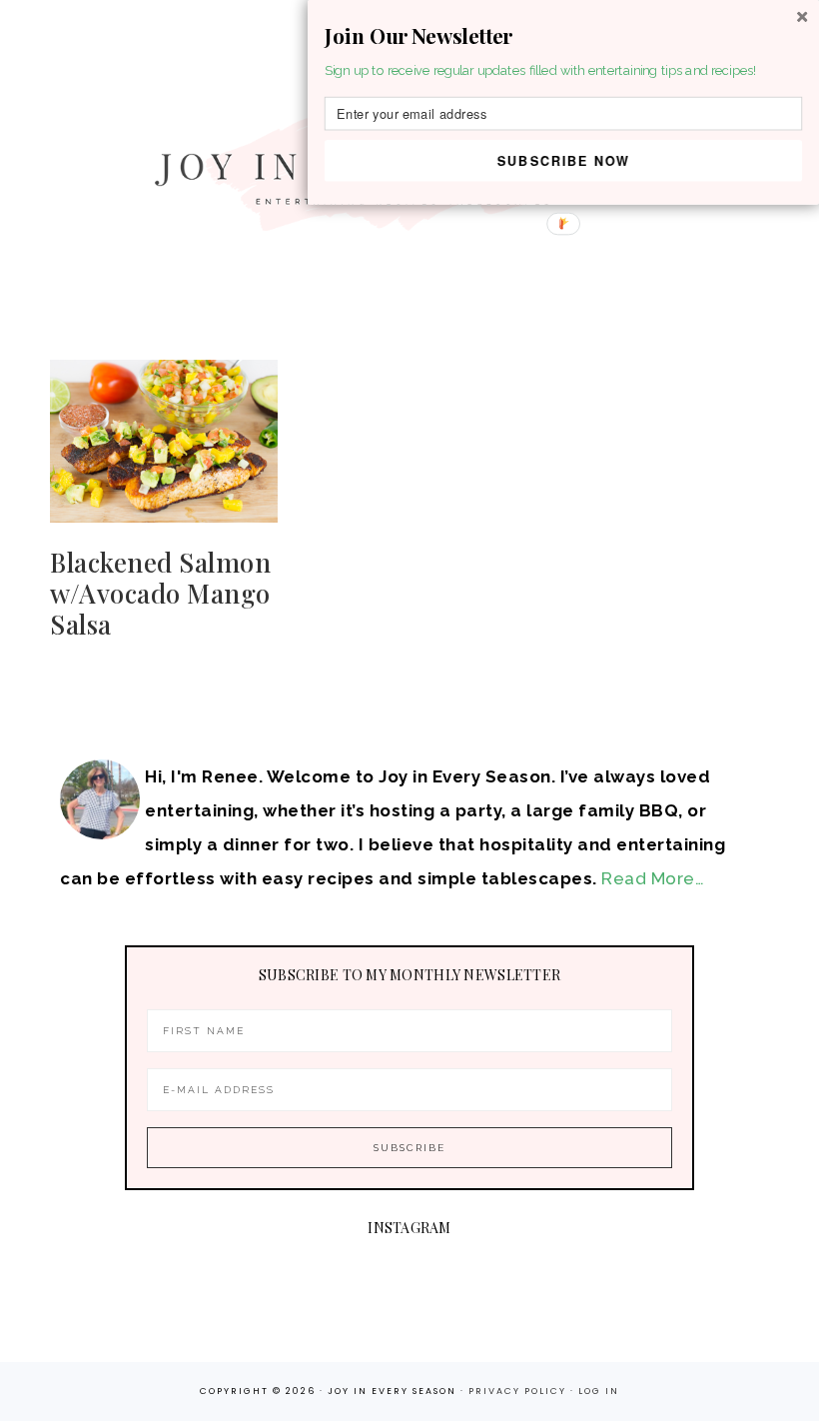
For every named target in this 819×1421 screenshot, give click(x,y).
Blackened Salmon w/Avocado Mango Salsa (160, 593)
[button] (563, 36)
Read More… (652, 878)
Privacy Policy (519, 1391)
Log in (598, 1391)
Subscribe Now (563, 160)
